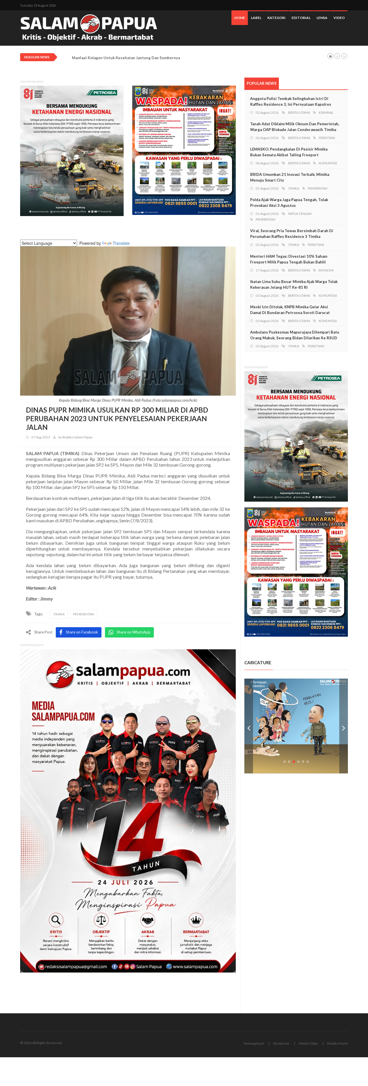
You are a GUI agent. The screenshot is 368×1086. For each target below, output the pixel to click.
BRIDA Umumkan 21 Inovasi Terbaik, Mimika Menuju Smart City (289, 177)
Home (239, 18)
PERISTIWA (327, 138)
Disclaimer (281, 1043)
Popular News (262, 83)
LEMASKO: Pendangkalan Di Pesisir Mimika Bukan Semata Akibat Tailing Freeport (288, 152)
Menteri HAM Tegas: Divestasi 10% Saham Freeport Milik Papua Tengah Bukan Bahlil (288, 259)
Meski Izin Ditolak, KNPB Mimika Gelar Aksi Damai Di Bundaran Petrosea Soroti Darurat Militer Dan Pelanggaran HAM (290, 313)
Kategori (276, 18)
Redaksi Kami (337, 1043)
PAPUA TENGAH (299, 213)
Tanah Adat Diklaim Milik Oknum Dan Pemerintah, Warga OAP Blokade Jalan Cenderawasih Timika (294, 127)
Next (343, 726)
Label (256, 18)
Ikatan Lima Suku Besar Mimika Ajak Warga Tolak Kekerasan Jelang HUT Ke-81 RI (294, 284)
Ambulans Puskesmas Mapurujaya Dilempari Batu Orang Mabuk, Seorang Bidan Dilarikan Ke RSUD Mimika (294, 338)
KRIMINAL (326, 112)
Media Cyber (308, 1043)
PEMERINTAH (83, 614)
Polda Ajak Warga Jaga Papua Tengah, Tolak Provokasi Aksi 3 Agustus (289, 202)
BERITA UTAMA (299, 112)
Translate (121, 243)
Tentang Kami (253, 1043)
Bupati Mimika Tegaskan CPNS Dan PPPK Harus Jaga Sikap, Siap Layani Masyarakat (146, 58)
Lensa (322, 18)
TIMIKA (59, 614)
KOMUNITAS (328, 163)
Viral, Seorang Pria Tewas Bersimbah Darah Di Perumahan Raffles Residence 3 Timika (291, 233)
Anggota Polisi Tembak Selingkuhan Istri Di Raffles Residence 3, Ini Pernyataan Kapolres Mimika (290, 104)
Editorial (301, 18)
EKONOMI (326, 270)
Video (339, 18)
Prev (248, 726)
